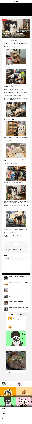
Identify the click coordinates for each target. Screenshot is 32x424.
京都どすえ (17, 319)
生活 (4, 19)
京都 (2, 418)
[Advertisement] (16, 10)
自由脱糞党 (3, 419)
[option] (16, 340)
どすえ (8, 257)
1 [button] (23, 332)
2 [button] (24, 332)
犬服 (8, 258)
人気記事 (21, 314)
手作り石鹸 (7, 258)
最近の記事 (11, 314)
